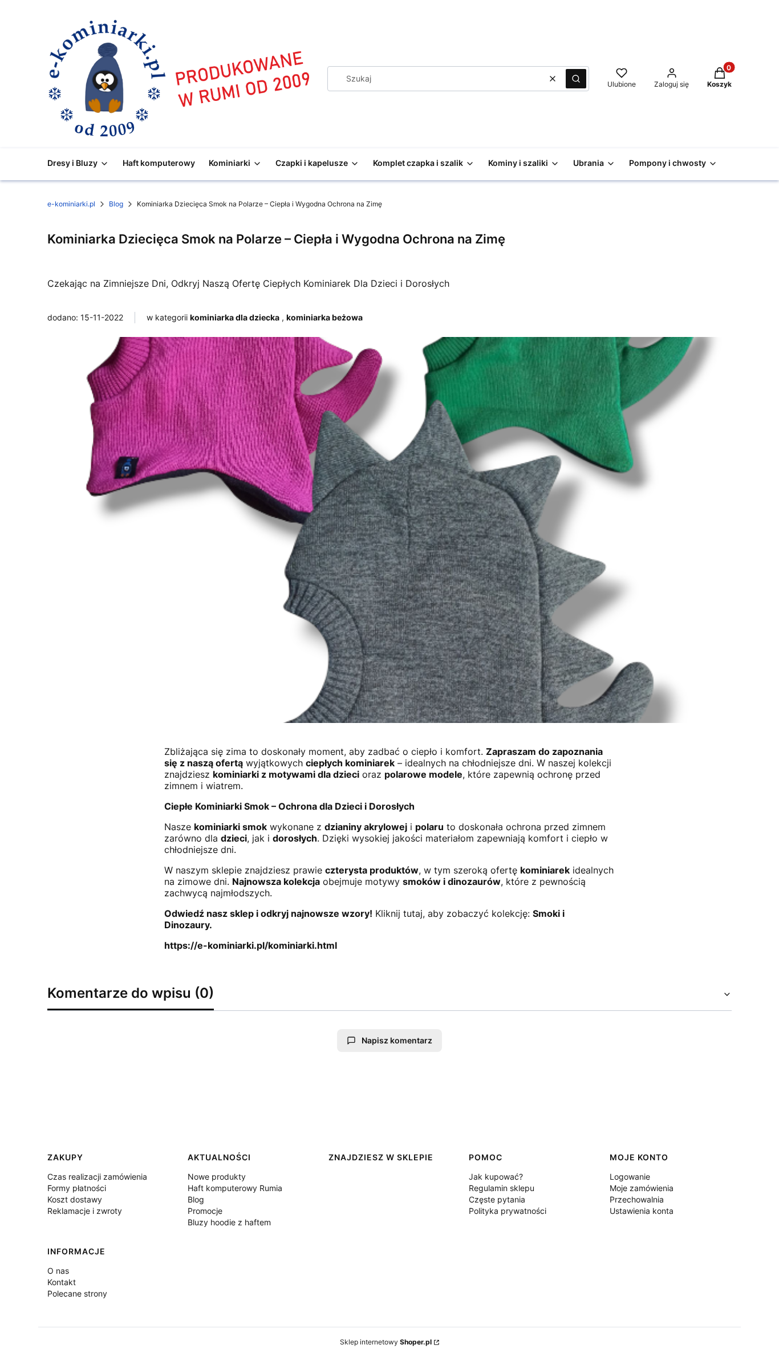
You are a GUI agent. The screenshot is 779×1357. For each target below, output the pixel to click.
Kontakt (61, 1282)
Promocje (205, 1211)
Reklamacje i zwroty (84, 1211)
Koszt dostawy (74, 1199)
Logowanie (630, 1176)
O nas (58, 1270)
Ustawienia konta (641, 1211)
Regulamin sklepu (501, 1188)
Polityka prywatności (507, 1211)
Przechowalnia (637, 1199)
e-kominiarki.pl (71, 204)
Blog (116, 204)
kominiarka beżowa (324, 317)
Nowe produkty (217, 1176)
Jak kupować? (496, 1176)
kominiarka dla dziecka (234, 317)
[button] (576, 78)
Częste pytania (497, 1199)
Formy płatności (76, 1188)
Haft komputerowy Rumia (235, 1188)
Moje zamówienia (641, 1188)
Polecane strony (77, 1293)
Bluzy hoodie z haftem (229, 1222)
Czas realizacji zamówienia (97, 1176)
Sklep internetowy (386, 1342)
